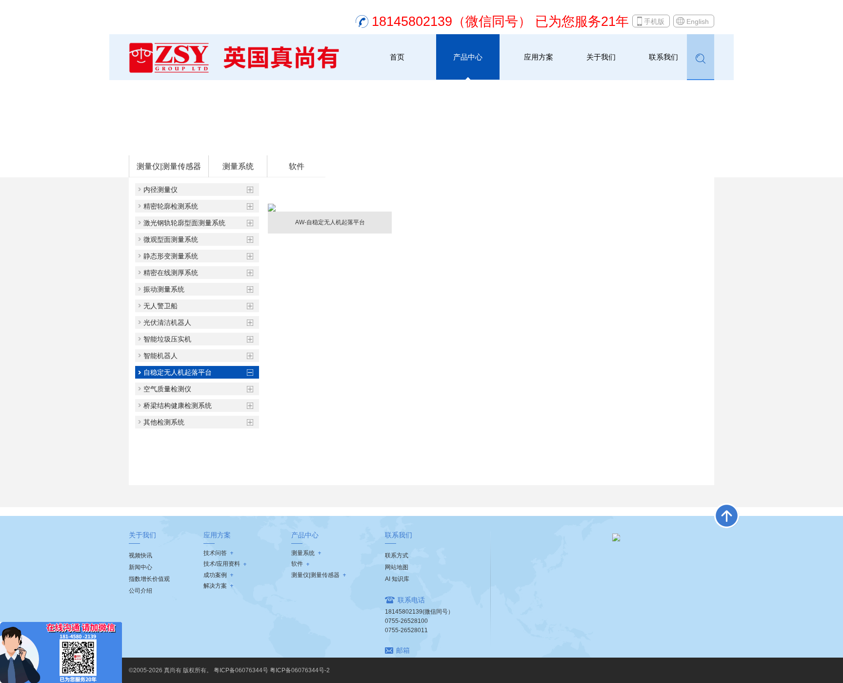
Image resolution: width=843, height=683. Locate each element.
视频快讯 (140, 555)
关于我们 (601, 57)
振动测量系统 (163, 289)
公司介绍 (140, 590)
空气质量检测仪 (167, 389)
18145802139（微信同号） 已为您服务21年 (500, 21)
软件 (296, 166)
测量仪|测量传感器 (169, 166)
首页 (397, 57)
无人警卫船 (160, 306)
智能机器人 (160, 356)
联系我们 (663, 57)
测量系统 (193, 142)
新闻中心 (140, 567)
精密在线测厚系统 (170, 273)
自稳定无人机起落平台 (244, 142)
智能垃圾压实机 (167, 339)
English (697, 21)
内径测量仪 (160, 189)
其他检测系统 (163, 422)
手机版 (654, 21)
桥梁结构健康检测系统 (177, 405)
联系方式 (396, 555)
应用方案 (538, 57)
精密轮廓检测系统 (170, 206)
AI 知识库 (397, 579)
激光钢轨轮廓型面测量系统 (184, 223)
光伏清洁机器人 (167, 322)
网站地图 (396, 567)
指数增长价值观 (149, 579)
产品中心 (467, 57)
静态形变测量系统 (170, 256)
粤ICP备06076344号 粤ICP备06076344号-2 (272, 670)
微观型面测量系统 (170, 239)
